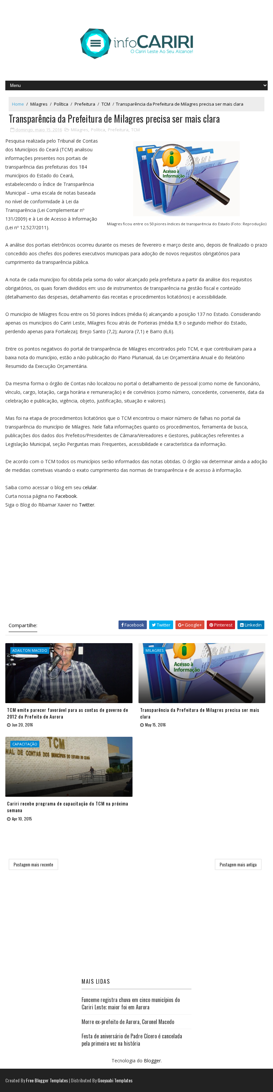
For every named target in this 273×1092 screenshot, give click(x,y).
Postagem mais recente (33, 864)
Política (61, 104)
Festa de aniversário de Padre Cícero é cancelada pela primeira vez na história (132, 1039)
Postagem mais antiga (238, 864)
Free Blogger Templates (47, 1080)
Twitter (86, 505)
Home (18, 104)
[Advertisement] (136, 564)
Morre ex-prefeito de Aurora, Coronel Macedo (128, 1022)
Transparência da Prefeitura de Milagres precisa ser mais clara (199, 713)
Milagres (39, 104)
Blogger (152, 1060)
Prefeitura (85, 104)
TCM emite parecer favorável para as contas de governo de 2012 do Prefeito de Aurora (67, 713)
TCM (106, 104)
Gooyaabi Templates (115, 1080)
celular (90, 487)
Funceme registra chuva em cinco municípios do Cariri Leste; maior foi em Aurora (131, 1003)
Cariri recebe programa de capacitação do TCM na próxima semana (67, 806)
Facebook (66, 496)
